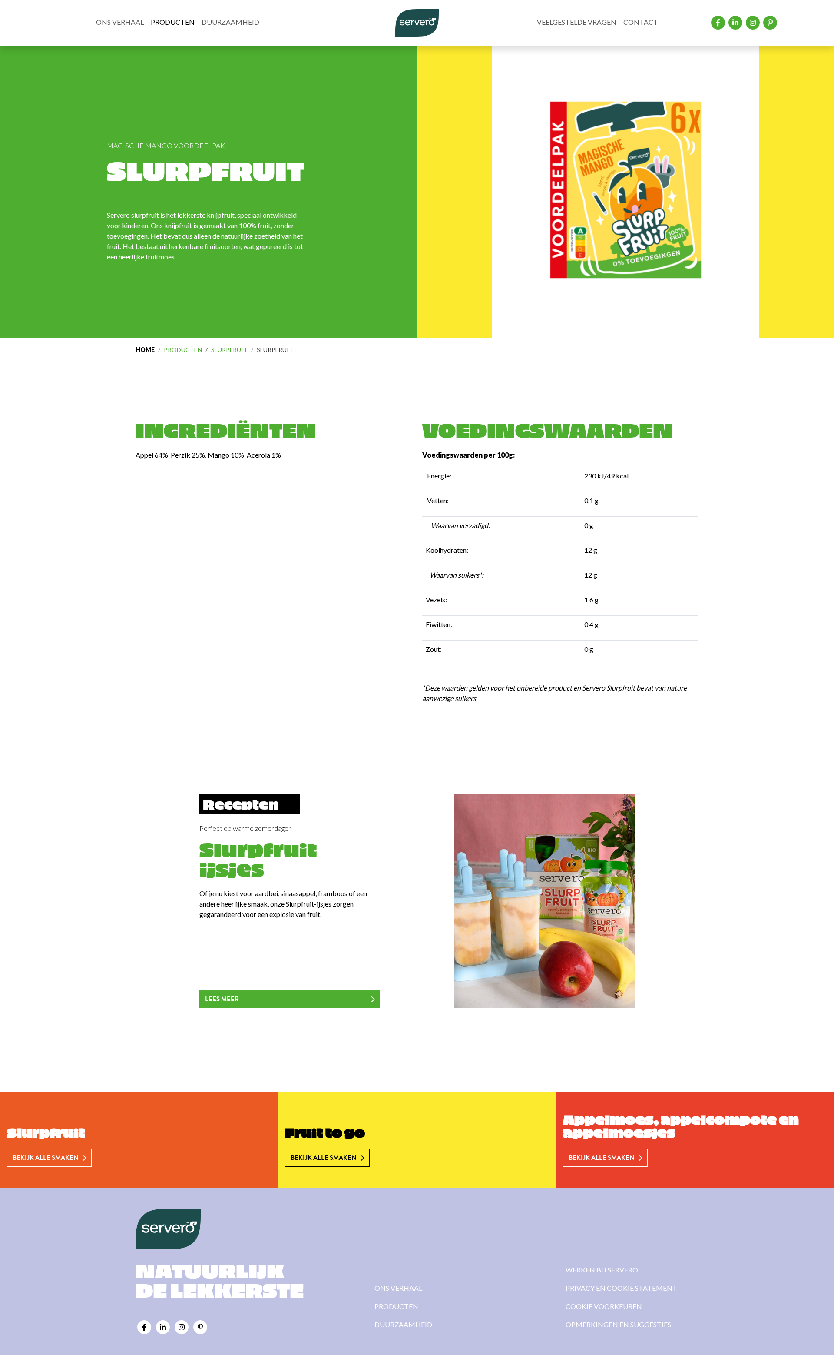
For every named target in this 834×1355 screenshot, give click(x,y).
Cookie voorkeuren (604, 1306)
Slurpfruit (229, 349)
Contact (640, 22)
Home (145, 349)
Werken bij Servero (602, 1269)
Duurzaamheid (230, 22)
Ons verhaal (120, 22)
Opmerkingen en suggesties (618, 1324)
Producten (173, 22)
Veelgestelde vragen (576, 22)
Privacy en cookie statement (621, 1288)
